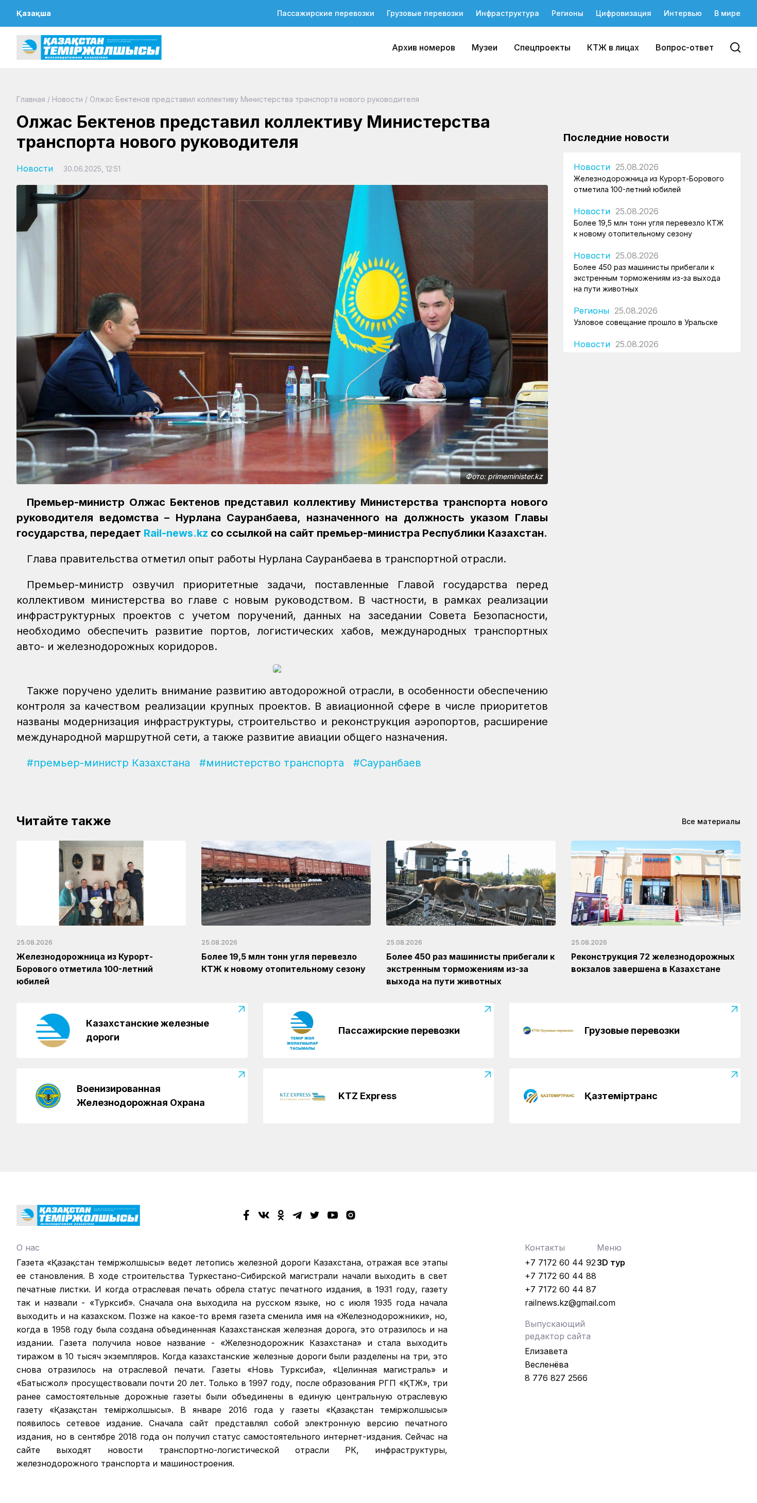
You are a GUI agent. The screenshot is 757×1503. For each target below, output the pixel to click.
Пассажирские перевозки (325, 13)
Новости (67, 99)
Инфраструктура (507, 13)
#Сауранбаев (387, 763)
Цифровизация (623, 13)
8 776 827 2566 (556, 1378)
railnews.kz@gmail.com (570, 1302)
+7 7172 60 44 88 (560, 1276)
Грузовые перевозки (425, 13)
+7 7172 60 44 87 (560, 1289)
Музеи (484, 47)
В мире (727, 13)
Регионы (567, 13)
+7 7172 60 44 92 (560, 1262)
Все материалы (711, 821)
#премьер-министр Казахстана (108, 763)
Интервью (683, 13)
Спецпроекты (542, 47)
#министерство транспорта (271, 763)
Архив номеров (423, 47)
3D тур (611, 1262)
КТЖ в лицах (613, 47)
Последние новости (616, 137)
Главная (30, 99)
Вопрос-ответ (685, 47)
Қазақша (33, 13)
